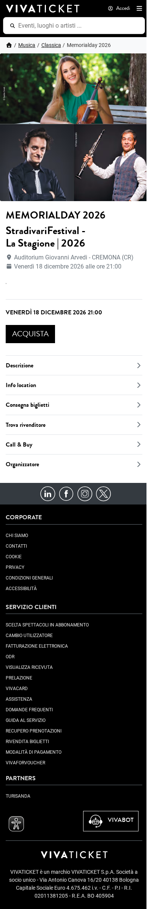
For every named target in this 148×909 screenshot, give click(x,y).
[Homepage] (9, 45)
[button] (137, 8)
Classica (51, 45)
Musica (26, 45)
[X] (103, 493)
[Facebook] (66, 493)
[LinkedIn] (47, 493)
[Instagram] (85, 493)
